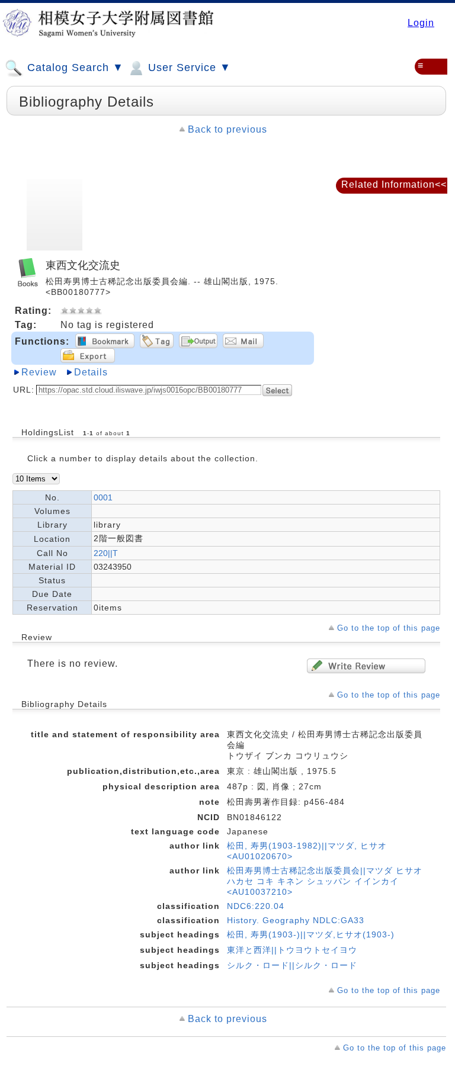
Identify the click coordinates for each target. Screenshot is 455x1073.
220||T (106, 553)
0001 (103, 497)
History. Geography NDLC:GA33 (295, 920)
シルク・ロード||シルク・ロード (292, 965)
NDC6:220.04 (255, 906)
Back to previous (227, 129)
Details (91, 372)
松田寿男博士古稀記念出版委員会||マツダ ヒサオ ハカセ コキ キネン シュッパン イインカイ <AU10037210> (324, 881)
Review (39, 372)
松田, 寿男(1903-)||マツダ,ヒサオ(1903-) (311, 934)
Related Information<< (394, 184)
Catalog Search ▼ (74, 67)
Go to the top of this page (388, 628)
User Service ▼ (188, 67)
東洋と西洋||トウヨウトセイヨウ (292, 950)
